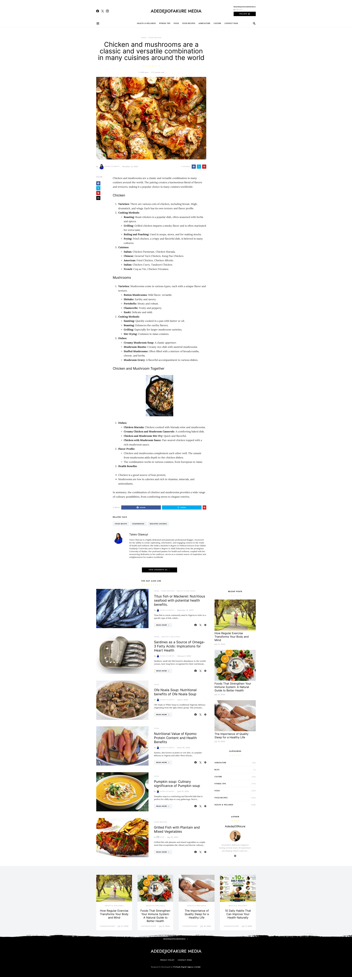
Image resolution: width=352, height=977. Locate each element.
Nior (162, 837)
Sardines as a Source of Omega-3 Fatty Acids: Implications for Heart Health (179, 646)
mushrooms (138, 524)
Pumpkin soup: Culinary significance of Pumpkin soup (177, 784)
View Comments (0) (158, 570)
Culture (217, 23)
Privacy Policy (167, 960)
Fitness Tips (164, 23)
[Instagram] (107, 11)
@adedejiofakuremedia (245, 7)
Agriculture (204, 23)
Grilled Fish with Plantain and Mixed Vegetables (177, 829)
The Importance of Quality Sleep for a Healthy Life (231, 735)
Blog (217, 770)
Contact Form (185, 960)
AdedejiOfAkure (235, 826)
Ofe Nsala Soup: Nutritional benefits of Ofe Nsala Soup (175, 692)
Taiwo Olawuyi (112, 166)
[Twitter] (102, 11)
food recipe (121, 524)
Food (176, 23)
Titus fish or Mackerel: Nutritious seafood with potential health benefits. (179, 600)
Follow (243, 14)
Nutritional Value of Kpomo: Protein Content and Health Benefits (175, 738)
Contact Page (231, 23)
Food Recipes (188, 23)
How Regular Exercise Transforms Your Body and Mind (232, 637)
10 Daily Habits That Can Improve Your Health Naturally (238, 914)
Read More (161, 625)
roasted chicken (158, 524)
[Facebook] (97, 11)
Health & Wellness (146, 23)
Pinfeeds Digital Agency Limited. (187, 967)
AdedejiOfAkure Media (176, 11)
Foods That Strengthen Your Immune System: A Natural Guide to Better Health (233, 687)
